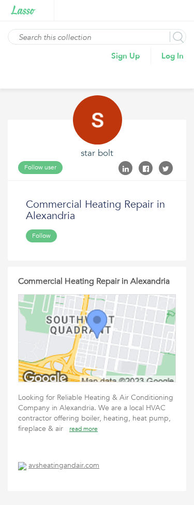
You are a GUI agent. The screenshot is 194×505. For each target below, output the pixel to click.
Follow (41, 236)
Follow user (40, 167)
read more (83, 429)
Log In (172, 56)
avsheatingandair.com (63, 465)
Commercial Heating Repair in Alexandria (94, 281)
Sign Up (125, 56)
